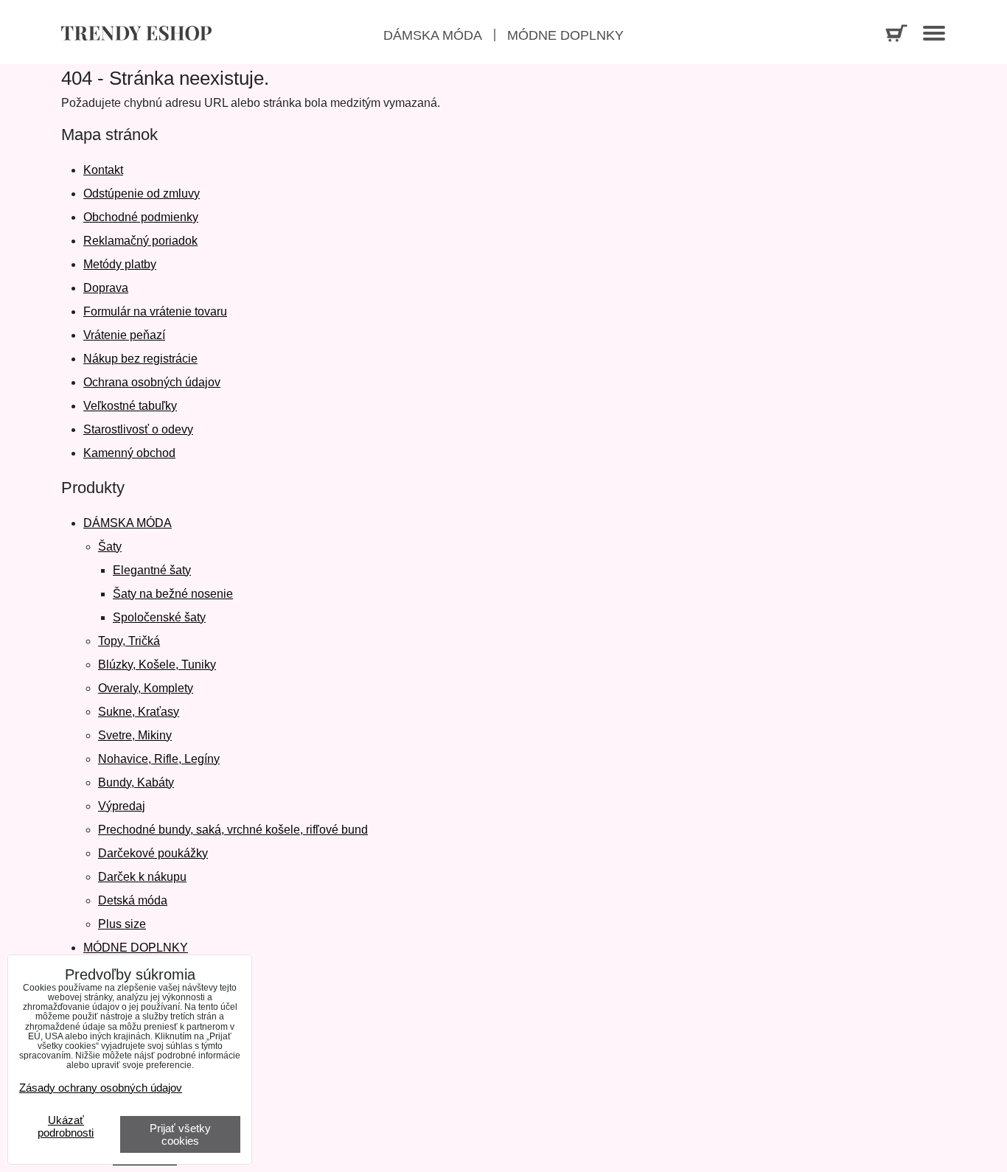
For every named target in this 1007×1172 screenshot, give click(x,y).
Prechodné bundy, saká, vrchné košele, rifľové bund (233, 829)
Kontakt (103, 170)
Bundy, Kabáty (136, 782)
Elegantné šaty (152, 570)
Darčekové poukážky (153, 853)
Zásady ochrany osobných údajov (100, 1087)
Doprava (105, 288)
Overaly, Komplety (145, 688)
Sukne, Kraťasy (138, 711)
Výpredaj (121, 806)
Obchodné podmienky (140, 217)
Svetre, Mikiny (135, 735)
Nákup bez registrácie (140, 358)
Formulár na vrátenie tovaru (155, 311)
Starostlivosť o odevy (138, 429)
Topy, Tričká (129, 641)
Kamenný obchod (129, 453)
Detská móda (132, 900)
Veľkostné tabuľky (130, 406)
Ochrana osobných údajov (151, 382)
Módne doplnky (565, 35)
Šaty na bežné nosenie (173, 593)
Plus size (122, 924)
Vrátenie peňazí (124, 335)
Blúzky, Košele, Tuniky (157, 664)
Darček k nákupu (142, 877)
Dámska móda (432, 35)
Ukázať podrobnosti (66, 1127)
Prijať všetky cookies (180, 1134)
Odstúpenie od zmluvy (141, 193)
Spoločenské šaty (159, 617)
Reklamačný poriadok (140, 240)
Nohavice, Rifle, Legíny (159, 759)
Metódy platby (119, 264)
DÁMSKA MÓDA (127, 523)
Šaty (110, 546)
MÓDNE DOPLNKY (135, 947)
